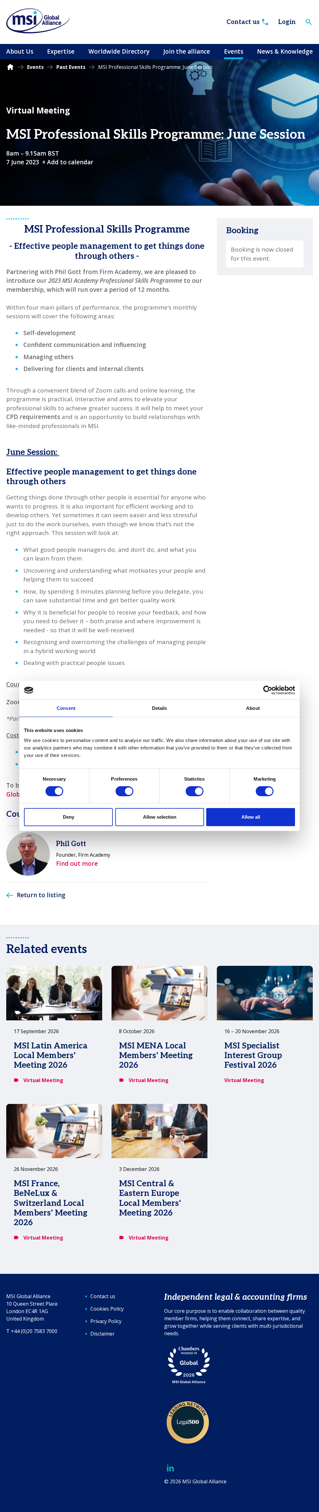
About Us (19, 51)
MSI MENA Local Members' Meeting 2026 (156, 1055)
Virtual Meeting (38, 110)
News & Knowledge (285, 51)
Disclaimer (102, 1333)
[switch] (124, 791)
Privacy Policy (105, 1321)
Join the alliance (186, 51)
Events (233, 51)
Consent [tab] (66, 708)
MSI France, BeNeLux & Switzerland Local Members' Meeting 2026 (51, 1203)
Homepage (10, 67)
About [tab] (253, 708)
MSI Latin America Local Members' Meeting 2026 (51, 1055)
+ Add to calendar (67, 162)
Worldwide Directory (119, 51)
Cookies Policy (107, 1308)
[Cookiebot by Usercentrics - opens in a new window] (267, 690)
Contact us (242, 22)
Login (287, 22)
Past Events (70, 67)
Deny (68, 817)
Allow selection (159, 817)
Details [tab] (159, 708)
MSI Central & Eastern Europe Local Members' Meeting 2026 (150, 1198)
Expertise (60, 51)
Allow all (250, 817)
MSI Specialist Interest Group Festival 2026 (253, 1055)
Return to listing (41, 895)
